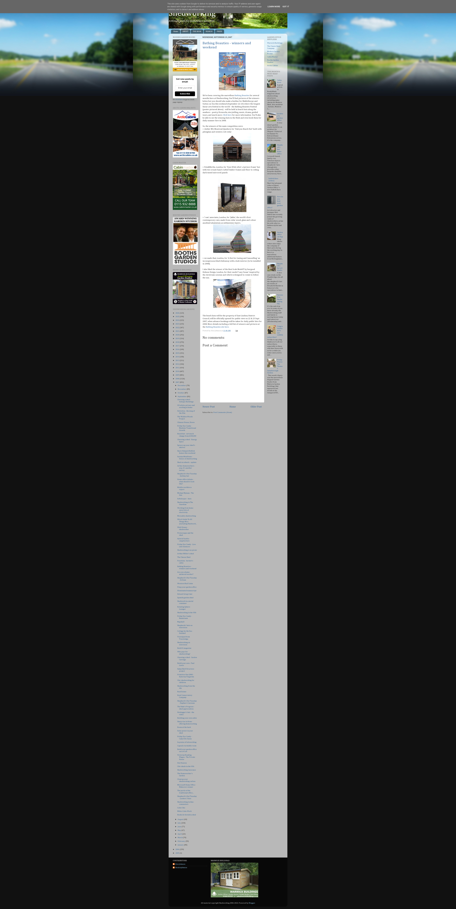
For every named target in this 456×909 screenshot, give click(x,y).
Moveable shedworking (186, 516)
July (179, 823)
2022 (178, 327)
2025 (178, 316)
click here (179, 99)
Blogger (252, 903)
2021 (178, 331)
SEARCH (209, 31)
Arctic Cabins (272, 65)
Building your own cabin (187, 718)
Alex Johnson (180, 864)
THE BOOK (197, 31)
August (181, 819)
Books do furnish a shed (186, 815)
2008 (178, 379)
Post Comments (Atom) (222, 412)
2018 (178, 342)
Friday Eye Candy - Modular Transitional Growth (186, 428)
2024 (178, 320)
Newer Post (208, 406)
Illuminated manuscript (186, 591)
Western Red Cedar (185, 583)
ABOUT (185, 31)
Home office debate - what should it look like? (185, 482)
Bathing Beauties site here (217, 327)
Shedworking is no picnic (187, 550)
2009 (178, 375)
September (182, 396)
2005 (178, 853)
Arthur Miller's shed (185, 554)
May (179, 830)
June (180, 827)
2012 (178, 364)
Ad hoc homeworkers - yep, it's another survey (186, 468)
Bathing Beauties (242, 96)
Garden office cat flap (280, 234)
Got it (286, 6)
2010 (178, 371)
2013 (178, 360)
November (182, 389)
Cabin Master (272, 57)
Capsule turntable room (186, 746)
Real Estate (181, 692)
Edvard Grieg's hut (184, 594)
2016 (178, 349)
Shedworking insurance (186, 770)
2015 (178, 353)
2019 (178, 338)
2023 (178, 324)
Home (175, 31)
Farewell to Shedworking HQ (280, 299)
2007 (178, 382)
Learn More (274, 6)
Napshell (180, 622)
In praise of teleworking (186, 742)
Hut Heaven (182, 763)
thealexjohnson (181, 867)
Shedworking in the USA (186, 612)
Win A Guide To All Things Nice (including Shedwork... (187, 521)
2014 (178, 357)
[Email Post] (236, 331)
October (181, 393)
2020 (178, 335)
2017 (178, 346)
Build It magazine (184, 648)
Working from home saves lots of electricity (185, 510)
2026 (178, 313)
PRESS (219, 31)
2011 (178, 368)
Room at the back (184, 727)
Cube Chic (181, 808)
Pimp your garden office (187, 587)
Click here (227, 115)
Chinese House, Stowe (186, 422)
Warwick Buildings (275, 43)
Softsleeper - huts (184, 499)
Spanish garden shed (185, 598)
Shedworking (192, 13)
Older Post (256, 406)
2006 (178, 849)
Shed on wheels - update (186, 462)
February (181, 841)
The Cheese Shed (183, 557)
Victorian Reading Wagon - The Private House (186, 757)
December (182, 385)
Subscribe (185, 94)
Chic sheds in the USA (185, 766)
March (180, 837)
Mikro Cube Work (184, 811)
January (181, 845)
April (180, 834)
